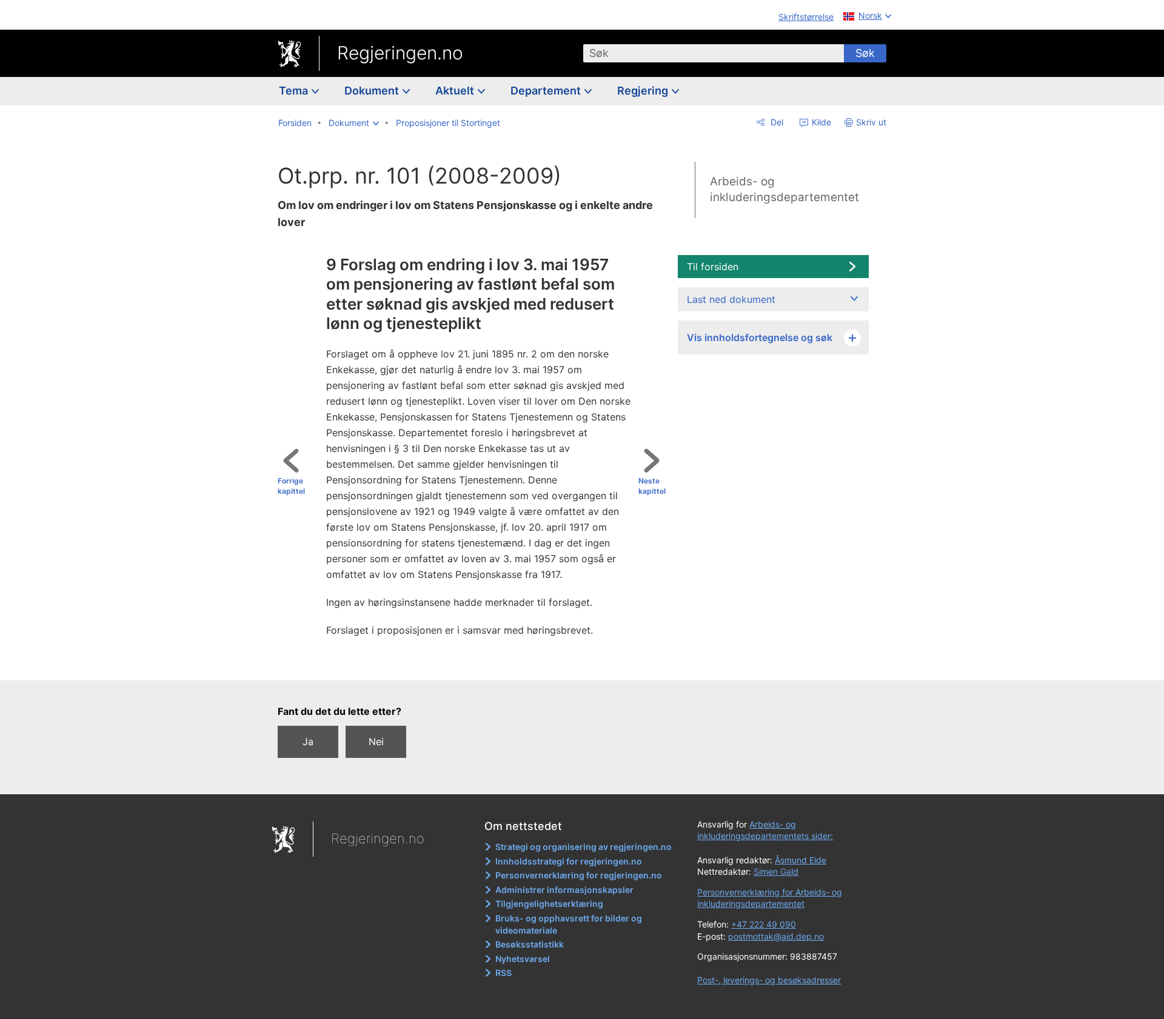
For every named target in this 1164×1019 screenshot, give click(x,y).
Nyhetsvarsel (522, 959)
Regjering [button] (644, 90)
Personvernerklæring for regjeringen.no (578, 875)
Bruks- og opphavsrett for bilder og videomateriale (568, 924)
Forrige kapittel (291, 486)
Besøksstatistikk (529, 944)
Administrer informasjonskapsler (564, 890)
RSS (503, 973)
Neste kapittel (652, 486)
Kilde (820, 122)
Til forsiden (712, 267)
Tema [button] (294, 90)
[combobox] (713, 53)
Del (775, 122)
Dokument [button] (372, 90)
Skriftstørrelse (806, 17)
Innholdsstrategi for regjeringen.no (568, 861)
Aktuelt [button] (456, 90)
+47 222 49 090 (763, 924)
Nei (376, 741)
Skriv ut (871, 122)
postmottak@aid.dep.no (776, 936)
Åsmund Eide (800, 860)
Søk (865, 53)
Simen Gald (776, 871)
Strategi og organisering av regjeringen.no (583, 846)
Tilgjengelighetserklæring (549, 903)
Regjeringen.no (400, 53)
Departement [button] (546, 90)
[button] (354, 123)
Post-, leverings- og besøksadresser (769, 980)
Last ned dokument (731, 299)
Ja (308, 741)
